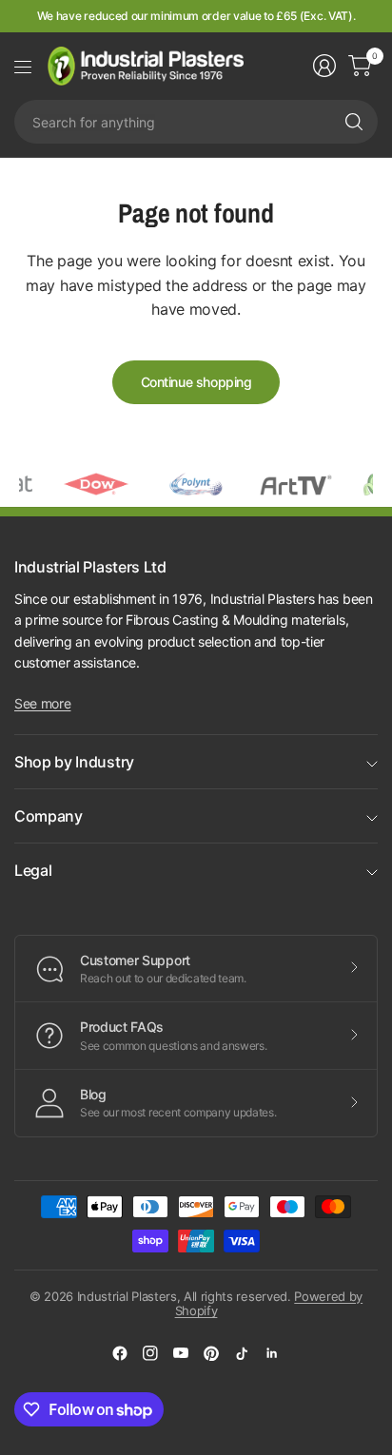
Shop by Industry (74, 761)
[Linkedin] (272, 1353)
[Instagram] (150, 1353)
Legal (32, 870)
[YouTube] (181, 1353)
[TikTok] (241, 1353)
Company (48, 815)
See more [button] (42, 703)
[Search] (354, 122)
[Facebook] (120, 1353)
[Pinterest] (211, 1353)
